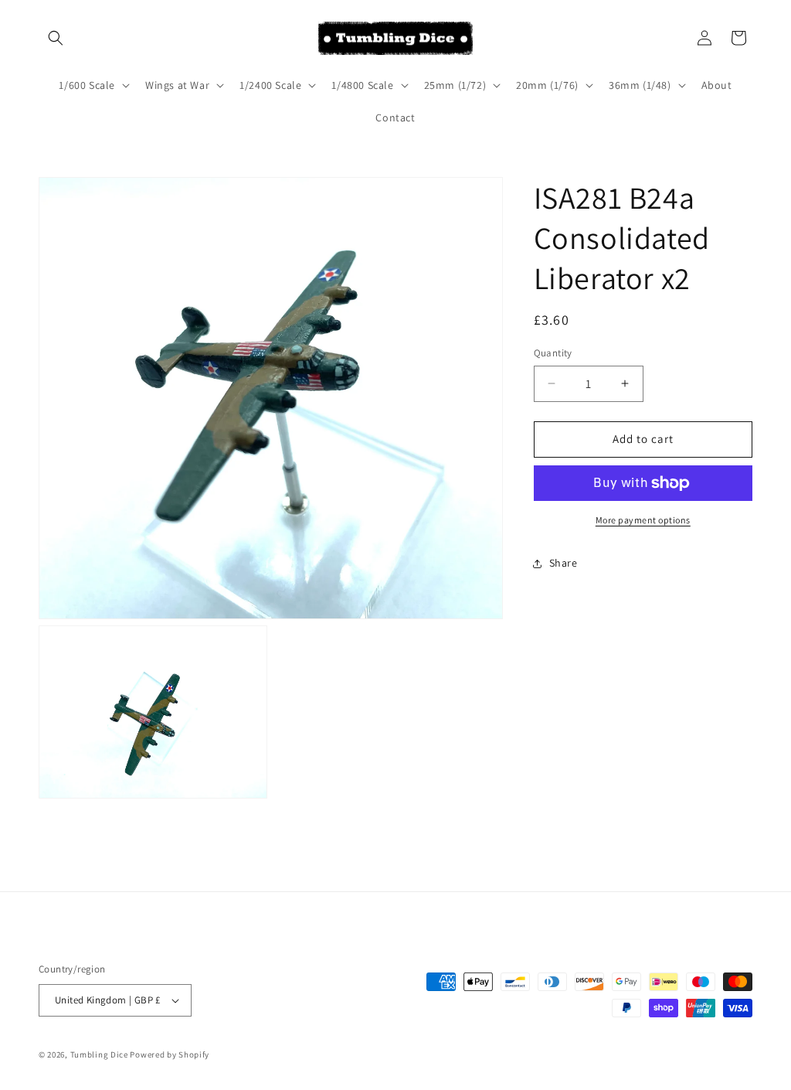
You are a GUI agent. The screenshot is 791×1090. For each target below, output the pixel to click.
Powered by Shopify (169, 1054)
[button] (56, 38)
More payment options (643, 520)
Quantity (553, 352)
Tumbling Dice (99, 1054)
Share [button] (563, 563)
